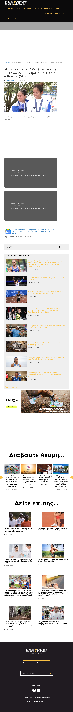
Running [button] (11, 8)
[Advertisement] (36, 48)
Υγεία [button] (56, 8)
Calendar (58, 13)
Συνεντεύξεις (37, 8)
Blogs (64, 13)
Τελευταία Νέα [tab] (11, 255)
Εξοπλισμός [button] (48, 13)
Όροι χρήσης (41, 663)
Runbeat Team (10, 80)
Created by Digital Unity (36, 701)
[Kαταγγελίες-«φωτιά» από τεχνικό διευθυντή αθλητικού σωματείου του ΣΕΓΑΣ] (16, 296)
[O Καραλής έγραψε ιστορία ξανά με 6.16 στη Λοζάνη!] (16, 281)
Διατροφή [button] (47, 8)
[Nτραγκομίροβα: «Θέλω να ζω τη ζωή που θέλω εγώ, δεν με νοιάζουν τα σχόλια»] (16, 361)
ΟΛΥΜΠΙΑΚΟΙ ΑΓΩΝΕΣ (15, 237)
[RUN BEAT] (15, 3)
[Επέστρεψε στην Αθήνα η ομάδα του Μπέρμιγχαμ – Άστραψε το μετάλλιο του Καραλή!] (16, 376)
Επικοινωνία (28, 663)
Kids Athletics (27, 8)
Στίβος (19, 8)
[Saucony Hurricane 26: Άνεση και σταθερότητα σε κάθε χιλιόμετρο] (16, 346)
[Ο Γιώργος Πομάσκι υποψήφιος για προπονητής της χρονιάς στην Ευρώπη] (16, 330)
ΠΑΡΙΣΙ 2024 (28, 237)
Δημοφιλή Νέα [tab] (24, 255)
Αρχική (8, 62)
